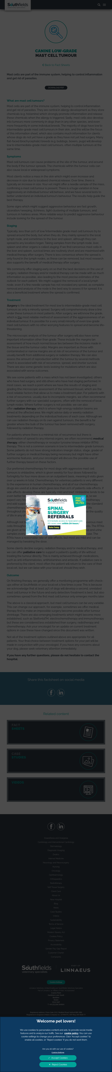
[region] (56, 1044)
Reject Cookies (59, 1064)
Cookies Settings (58, 1052)
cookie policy (71, 1033)
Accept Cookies (59, 1058)
